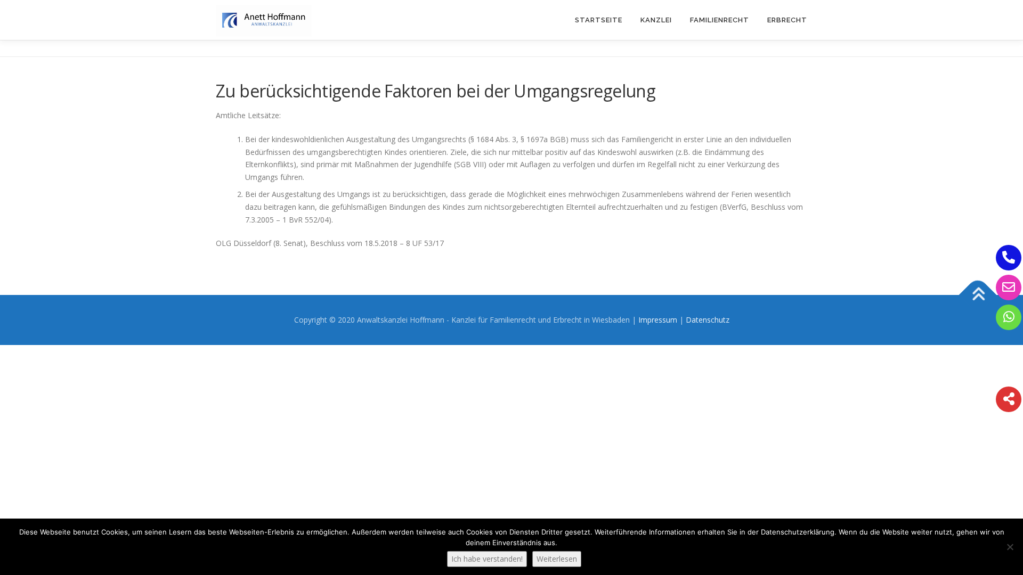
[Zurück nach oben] (978, 295)
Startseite (598, 20)
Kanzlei (656, 20)
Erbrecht (787, 20)
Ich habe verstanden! (487, 559)
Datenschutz (707, 320)
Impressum (657, 320)
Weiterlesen (557, 559)
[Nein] (1009, 546)
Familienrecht (719, 20)
